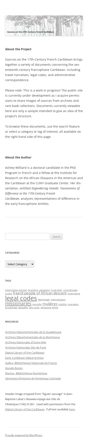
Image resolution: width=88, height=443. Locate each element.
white (55, 307)
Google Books (14, 368)
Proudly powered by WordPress (23, 435)
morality (37, 304)
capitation (44, 290)
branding (33, 290)
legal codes (21, 298)
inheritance (73, 293)
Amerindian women (16, 290)
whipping (46, 307)
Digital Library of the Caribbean (24, 353)
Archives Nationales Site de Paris (25, 347)
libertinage (44, 299)
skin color (34, 307)
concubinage (70, 290)
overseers (73, 304)
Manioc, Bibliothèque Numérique (26, 373)
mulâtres (50, 303)
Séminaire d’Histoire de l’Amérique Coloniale (33, 378)
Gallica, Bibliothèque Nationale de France (31, 363)
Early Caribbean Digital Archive (24, 358)
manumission (58, 299)
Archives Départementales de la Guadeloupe (33, 332)
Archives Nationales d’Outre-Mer (25, 342)
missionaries (18, 303)
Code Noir (56, 290)
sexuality (23, 307)
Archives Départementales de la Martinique (32, 337)
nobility (62, 304)
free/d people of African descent (40, 293)
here (72, 409)
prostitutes (11, 307)
